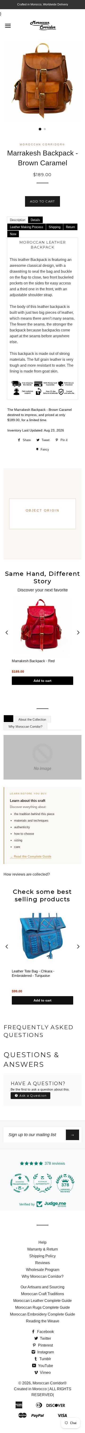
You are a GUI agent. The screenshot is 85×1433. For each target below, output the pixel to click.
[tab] (17, 219)
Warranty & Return (42, 1249)
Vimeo (45, 1373)
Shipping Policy (42, 1256)
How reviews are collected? (27, 874)
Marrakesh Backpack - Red (33, 661)
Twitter (45, 1338)
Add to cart (42, 681)
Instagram (45, 1352)
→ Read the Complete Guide (30, 856)
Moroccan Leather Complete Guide (42, 1301)
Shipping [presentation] (54, 227)
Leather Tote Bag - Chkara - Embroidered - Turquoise (33, 973)
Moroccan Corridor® (50, 1383)
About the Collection (32, 719)
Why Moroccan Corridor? (25, 726)
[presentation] (7, 632)
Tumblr (44, 1359)
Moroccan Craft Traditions (42, 1294)
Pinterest (45, 1345)
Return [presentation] (70, 227)
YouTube (45, 1366)
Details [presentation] (35, 220)
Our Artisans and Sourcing (42, 1287)
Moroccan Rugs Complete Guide (42, 1307)
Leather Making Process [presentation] (26, 227)
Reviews (42, 1263)
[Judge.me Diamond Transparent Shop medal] (19, 1183)
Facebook (45, 1332)
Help (42, 1242)
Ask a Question (32, 1095)
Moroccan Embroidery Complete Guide (42, 1314)
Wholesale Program (42, 1270)
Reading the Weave (42, 1321)
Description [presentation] (17, 220)
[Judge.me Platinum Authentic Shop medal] (42, 1183)
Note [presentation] (13, 234)
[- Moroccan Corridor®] (42, 757)
